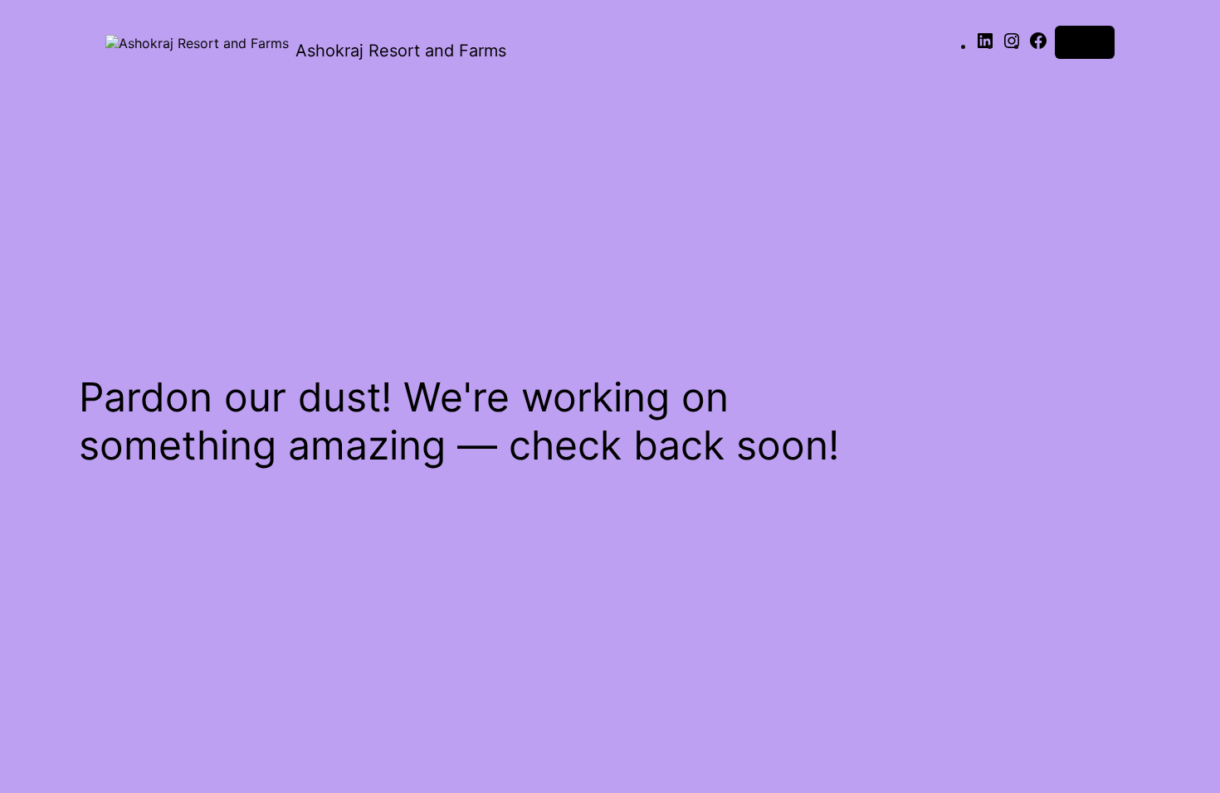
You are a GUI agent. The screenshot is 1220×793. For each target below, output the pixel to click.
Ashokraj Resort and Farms (400, 51)
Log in (1084, 42)
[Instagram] (1012, 45)
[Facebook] (1038, 45)
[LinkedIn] (985, 45)
